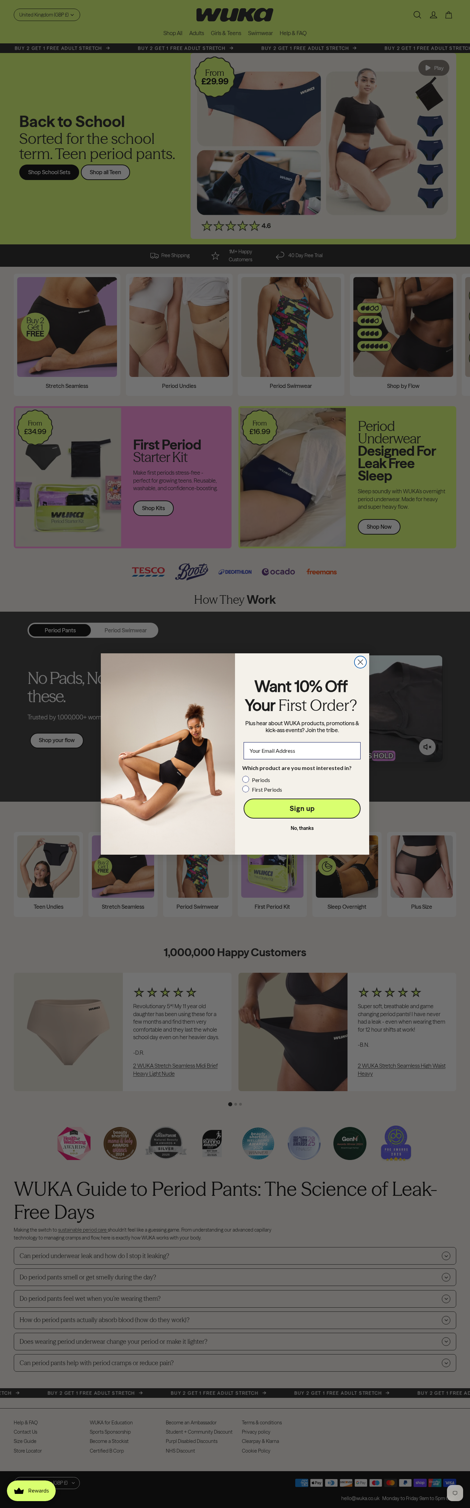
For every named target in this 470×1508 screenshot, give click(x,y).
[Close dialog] (360, 662)
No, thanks (302, 828)
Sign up (302, 808)
